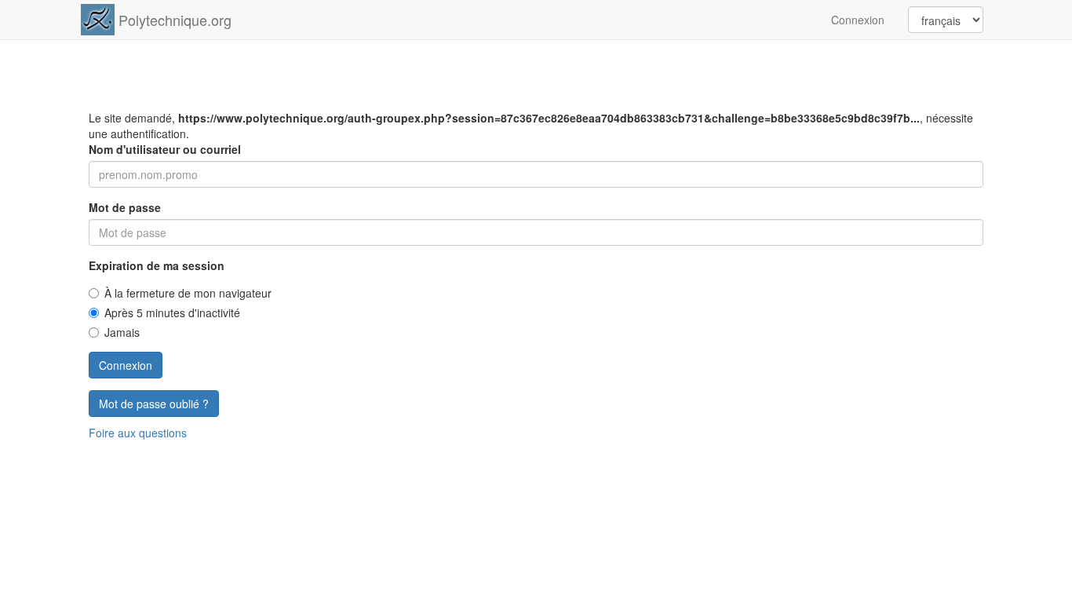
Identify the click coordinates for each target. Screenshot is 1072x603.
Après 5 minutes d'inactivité (172, 312)
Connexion (857, 19)
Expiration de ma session (156, 265)
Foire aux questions (138, 432)
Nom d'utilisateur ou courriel (165, 149)
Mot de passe (125, 207)
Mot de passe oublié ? (154, 403)
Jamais (122, 332)
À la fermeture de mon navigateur (188, 293)
